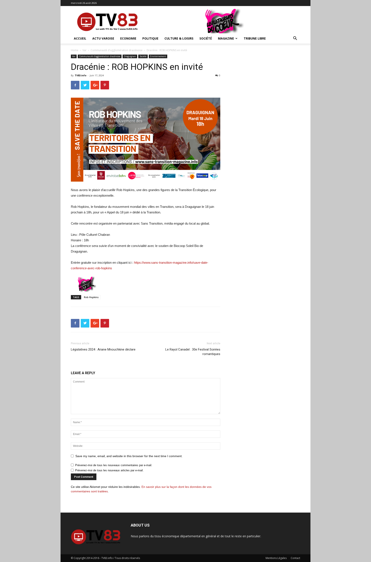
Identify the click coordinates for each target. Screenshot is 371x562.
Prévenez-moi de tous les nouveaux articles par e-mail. (109, 470)
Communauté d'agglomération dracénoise (117, 50)
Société (205, 38)
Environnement (158, 56)
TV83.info (80, 75)
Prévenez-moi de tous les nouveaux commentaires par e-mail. (113, 465)
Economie (128, 38)
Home (74, 50)
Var (84, 50)
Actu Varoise (103, 38)
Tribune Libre (255, 38)
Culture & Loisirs (178, 38)
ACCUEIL (80, 38)
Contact (295, 558)
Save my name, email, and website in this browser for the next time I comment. (128, 456)
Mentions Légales (276, 558)
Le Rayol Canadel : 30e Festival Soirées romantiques (192, 352)
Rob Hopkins (91, 297)
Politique (150, 38)
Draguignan (130, 56)
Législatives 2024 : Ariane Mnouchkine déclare (103, 349)
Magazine (226, 38)
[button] (295, 39)
